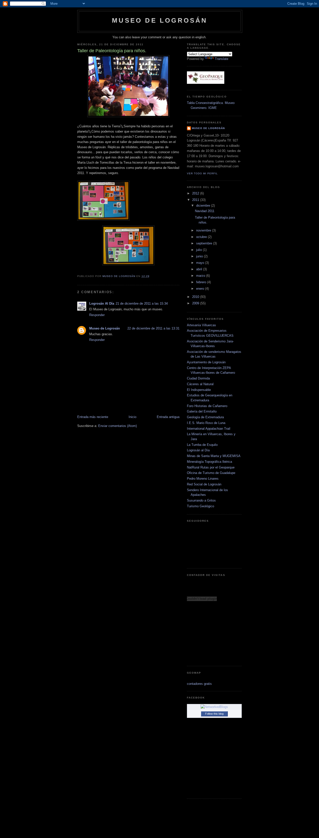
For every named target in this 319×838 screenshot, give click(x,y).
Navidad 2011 (204, 211)
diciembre (203, 205)
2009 (196, 303)
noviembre (204, 230)
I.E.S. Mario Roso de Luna (206, 423)
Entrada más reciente (92, 417)
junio (200, 256)
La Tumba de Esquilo (202, 445)
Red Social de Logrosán (204, 484)
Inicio (132, 417)
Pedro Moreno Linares (203, 478)
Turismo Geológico (200, 506)
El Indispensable (199, 390)
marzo (201, 276)
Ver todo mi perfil (202, 173)
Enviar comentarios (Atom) (117, 426)
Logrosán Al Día (101, 303)
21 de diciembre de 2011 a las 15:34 (142, 303)
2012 (196, 193)
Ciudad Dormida (198, 378)
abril (199, 269)
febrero (201, 282)
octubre (202, 237)
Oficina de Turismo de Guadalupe (211, 473)
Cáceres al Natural (200, 384)
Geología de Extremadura (205, 417)
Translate (221, 59)
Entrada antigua (168, 417)
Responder (97, 315)
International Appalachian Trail (208, 428)
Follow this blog (214, 713)
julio (199, 250)
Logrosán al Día (198, 450)
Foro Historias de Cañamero (207, 406)
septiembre (204, 243)
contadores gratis (199, 684)
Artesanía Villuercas (201, 325)
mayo (200, 263)
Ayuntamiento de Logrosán (206, 362)
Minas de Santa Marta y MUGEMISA (213, 456)
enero (200, 288)
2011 (196, 200)
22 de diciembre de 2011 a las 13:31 (153, 328)
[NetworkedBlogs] (214, 707)
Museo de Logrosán (159, 20)
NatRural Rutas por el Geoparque (211, 467)
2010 (196, 297)
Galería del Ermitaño (202, 411)
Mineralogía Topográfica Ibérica (209, 462)
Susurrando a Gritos (201, 500)
